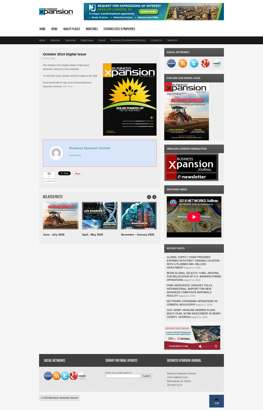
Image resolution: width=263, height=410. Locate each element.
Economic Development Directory (128, 40)
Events (102, 40)
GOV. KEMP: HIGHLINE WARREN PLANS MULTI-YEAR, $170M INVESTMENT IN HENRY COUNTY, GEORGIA (194, 314)
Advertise (55, 40)
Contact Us (156, 40)
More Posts (75, 155)
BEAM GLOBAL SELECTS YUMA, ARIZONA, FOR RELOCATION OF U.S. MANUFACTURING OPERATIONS (194, 276)
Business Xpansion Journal (89, 148)
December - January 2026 (137, 234)
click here (68, 86)
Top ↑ (216, 401)
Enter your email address (119, 372)
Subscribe (70, 40)
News (54, 29)
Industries (92, 29)
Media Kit (172, 40)
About (42, 40)
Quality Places (71, 29)
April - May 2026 (92, 234)
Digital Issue (87, 40)
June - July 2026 (53, 234)
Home (42, 29)
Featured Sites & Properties (119, 29)
